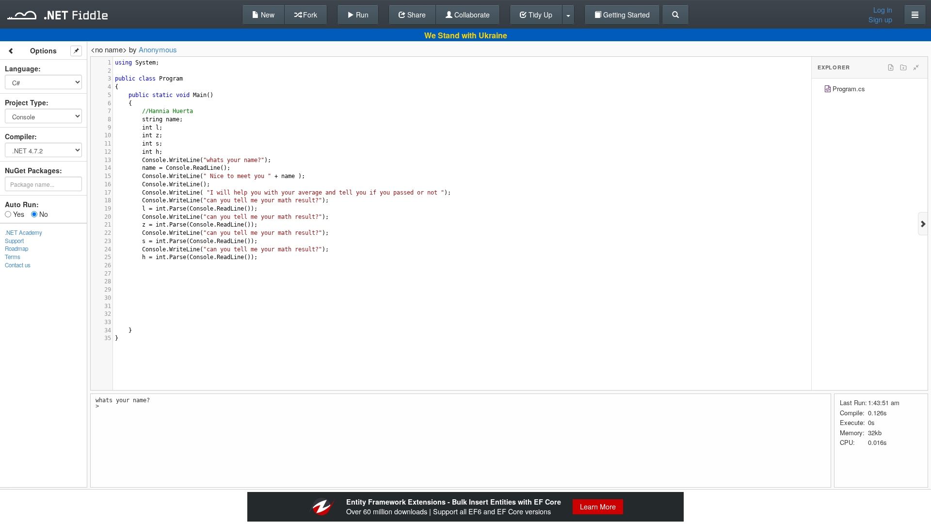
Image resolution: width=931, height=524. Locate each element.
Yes (17, 214)
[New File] (891, 67)
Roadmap (16, 248)
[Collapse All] (916, 67)
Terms (12, 257)
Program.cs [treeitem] (849, 88)
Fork (309, 14)
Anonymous (158, 49)
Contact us (18, 265)
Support (14, 241)
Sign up (880, 19)
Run (361, 14)
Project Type (25, 102)
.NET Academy (23, 232)
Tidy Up (539, 14)
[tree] (870, 90)
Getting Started (625, 14)
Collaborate (471, 14)
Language (21, 68)
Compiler (19, 136)
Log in (882, 10)
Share (415, 14)
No (42, 214)
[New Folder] (903, 67)
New (266, 14)
